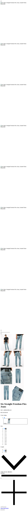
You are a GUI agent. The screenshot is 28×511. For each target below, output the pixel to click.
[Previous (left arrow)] (1, 509)
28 (5, 428)
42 (5, 443)
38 (5, 440)
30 (5, 431)
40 (5, 441)
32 (5, 434)
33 (5, 435)
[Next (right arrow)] (4, 509)
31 (5, 433)
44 (5, 444)
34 (5, 437)
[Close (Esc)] (2, 509)
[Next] (1, 333)
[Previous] (1, 330)
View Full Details (5, 508)
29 (5, 430)
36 (5, 438)
